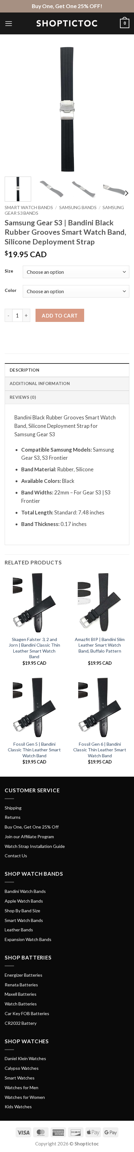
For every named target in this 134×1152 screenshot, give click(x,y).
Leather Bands (19, 929)
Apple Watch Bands (24, 901)
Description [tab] (24, 370)
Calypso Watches (22, 1068)
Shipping (13, 807)
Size (9, 271)
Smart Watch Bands (29, 207)
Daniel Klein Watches (25, 1058)
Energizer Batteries (23, 975)
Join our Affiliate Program (29, 836)
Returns (13, 817)
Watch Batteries (21, 1003)
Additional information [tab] (40, 383)
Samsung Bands (78, 207)
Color (11, 290)
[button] (9, 24)
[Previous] (15, 109)
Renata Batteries (21, 984)
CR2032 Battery (20, 1023)
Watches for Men (21, 1087)
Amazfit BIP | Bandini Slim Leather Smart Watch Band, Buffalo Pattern (100, 645)
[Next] (119, 109)
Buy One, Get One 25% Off (32, 826)
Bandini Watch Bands (25, 891)
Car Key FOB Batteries (27, 1013)
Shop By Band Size (22, 910)
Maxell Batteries (20, 994)
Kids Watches (18, 1106)
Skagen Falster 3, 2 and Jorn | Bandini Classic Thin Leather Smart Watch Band (34, 648)
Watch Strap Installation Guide (35, 846)
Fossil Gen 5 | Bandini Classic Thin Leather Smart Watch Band (34, 749)
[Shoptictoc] (67, 23)
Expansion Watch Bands (28, 939)
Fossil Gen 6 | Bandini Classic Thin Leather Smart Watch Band (99, 749)
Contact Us (16, 855)
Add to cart (60, 315)
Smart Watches (20, 1077)
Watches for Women (25, 1097)
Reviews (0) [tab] (23, 397)
